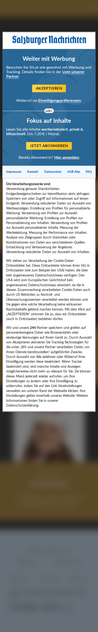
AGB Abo (73, 171)
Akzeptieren (49, 88)
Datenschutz (53, 171)
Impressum (13, 171)
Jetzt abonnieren (49, 146)
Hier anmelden (66, 157)
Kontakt (32, 171)
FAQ (89, 171)
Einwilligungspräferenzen (59, 100)
